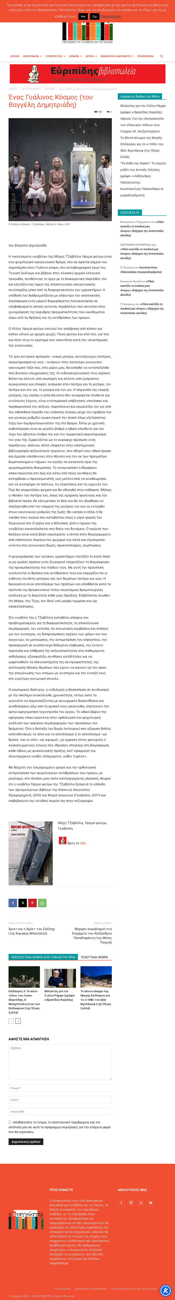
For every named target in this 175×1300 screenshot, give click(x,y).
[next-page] (18, 1021)
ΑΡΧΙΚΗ (14, 56)
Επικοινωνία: (59, 1272)
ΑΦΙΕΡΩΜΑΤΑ (31, 56)
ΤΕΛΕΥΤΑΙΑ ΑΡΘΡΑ (94, 957)
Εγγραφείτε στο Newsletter (91, 1288)
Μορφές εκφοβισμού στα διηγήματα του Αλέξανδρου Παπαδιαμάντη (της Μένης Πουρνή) (92, 935)
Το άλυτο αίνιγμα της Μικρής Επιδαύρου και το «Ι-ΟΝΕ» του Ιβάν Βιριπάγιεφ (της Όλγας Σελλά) (95, 1000)
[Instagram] (131, 1202)
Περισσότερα (59, 1263)
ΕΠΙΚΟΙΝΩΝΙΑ (145, 56)
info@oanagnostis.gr (83, 1272)
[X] (22, 903)
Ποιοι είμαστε (62, 1288)
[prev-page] (11, 1021)
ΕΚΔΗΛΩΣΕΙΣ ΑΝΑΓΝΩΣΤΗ (116, 56)
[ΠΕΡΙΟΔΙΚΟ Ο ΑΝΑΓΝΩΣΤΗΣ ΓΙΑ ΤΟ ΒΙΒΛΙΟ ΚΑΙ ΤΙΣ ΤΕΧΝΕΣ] (87, 28)
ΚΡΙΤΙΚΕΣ (50, 89)
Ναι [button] (83, 16)
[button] (161, 56)
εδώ (83, 843)
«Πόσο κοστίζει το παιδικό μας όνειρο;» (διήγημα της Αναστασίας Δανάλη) (142, 253)
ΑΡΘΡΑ (90, 56)
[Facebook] (13, 903)
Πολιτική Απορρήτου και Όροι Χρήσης (133, 1288)
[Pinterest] (32, 903)
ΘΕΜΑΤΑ (74, 56)
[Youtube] (150, 1203)
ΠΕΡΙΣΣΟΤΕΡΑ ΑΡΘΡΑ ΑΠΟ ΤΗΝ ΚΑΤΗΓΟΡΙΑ (43, 957)
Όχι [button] (94, 16)
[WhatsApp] (42, 903)
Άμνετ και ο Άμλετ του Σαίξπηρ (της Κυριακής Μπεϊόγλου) (32, 931)
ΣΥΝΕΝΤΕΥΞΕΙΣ (54, 56)
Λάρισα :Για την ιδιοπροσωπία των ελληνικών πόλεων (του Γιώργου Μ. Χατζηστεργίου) (142, 124)
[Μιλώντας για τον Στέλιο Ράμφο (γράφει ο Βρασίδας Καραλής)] (60, 977)
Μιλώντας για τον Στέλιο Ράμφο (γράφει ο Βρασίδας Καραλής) (59, 995)
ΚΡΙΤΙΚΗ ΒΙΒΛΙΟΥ (31, 89)
